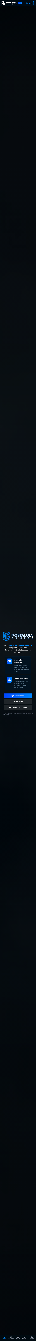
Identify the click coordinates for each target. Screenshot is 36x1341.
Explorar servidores (18, 696)
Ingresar (29, 3)
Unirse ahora (18, 702)
